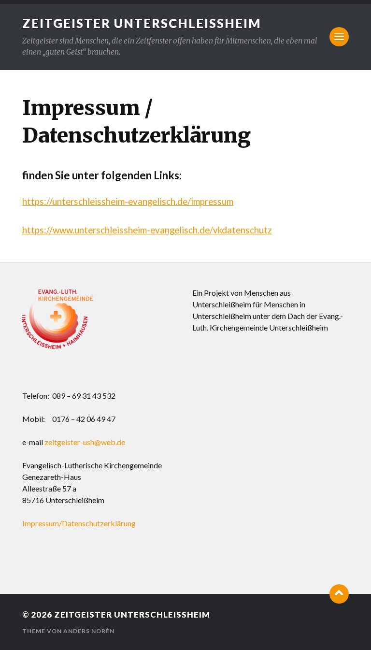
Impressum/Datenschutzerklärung (79, 523)
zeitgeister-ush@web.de (84, 442)
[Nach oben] (339, 594)
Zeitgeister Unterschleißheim (141, 23)
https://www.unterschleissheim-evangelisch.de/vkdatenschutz (147, 230)
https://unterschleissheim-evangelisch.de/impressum (127, 201)
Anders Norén (88, 631)
